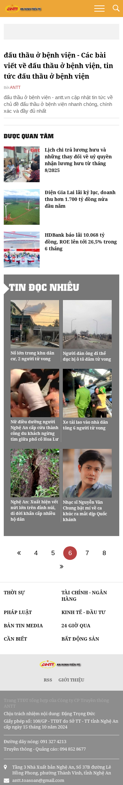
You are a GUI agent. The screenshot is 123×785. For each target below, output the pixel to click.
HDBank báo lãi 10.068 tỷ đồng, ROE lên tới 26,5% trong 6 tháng (81, 242)
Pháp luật (18, 612)
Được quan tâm (29, 136)
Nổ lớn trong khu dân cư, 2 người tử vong (32, 356)
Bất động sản (80, 638)
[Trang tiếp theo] (61, 567)
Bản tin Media (23, 625)
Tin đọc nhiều (44, 287)
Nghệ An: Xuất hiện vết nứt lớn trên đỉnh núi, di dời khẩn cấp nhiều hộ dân (34, 510)
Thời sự (14, 592)
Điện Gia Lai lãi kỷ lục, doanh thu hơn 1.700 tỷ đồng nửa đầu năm (80, 199)
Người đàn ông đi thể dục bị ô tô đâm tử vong (87, 356)
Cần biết (15, 638)
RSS (48, 680)
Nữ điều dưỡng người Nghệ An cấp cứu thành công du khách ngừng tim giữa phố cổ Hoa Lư (34, 430)
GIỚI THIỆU (71, 680)
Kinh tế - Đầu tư (84, 612)
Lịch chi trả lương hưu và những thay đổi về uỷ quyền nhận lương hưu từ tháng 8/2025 (78, 159)
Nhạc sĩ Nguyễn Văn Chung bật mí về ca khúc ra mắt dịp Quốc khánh (85, 510)
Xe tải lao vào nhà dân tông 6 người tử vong (85, 425)
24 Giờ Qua (76, 625)
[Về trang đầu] (19, 553)
